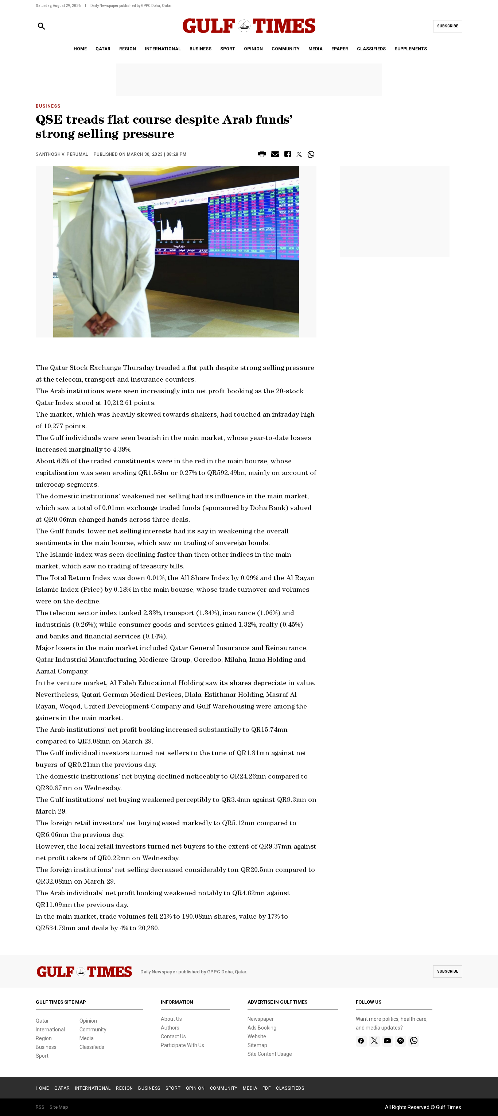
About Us (171, 1019)
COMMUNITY (286, 48)
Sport (42, 1056)
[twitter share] (299, 154)
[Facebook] (361, 1041)
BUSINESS (200, 48)
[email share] (275, 155)
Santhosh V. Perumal (62, 154)
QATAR (103, 48)
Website (257, 1036)
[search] (41, 26)
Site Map (59, 1107)
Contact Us (173, 1036)
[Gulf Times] (249, 32)
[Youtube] (387, 1041)
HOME (80, 48)
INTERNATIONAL (163, 48)
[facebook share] (287, 155)
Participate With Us (182, 1045)
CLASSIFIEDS (371, 48)
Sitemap (257, 1045)
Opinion (88, 1021)
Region (44, 1038)
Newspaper (261, 1019)
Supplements (410, 48)
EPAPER (339, 48)
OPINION (253, 48)
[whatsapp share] (311, 154)
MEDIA (315, 48)
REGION (127, 48)
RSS (40, 1107)
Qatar (42, 1021)
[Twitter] (374, 1041)
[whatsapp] (414, 1041)
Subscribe (447, 26)
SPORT (227, 48)
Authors (170, 1028)
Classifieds (91, 1047)
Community (92, 1029)
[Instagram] (400, 1041)
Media (86, 1038)
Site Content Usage (270, 1054)
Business (48, 106)
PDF (266, 1088)
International (50, 1029)
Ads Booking (262, 1028)
